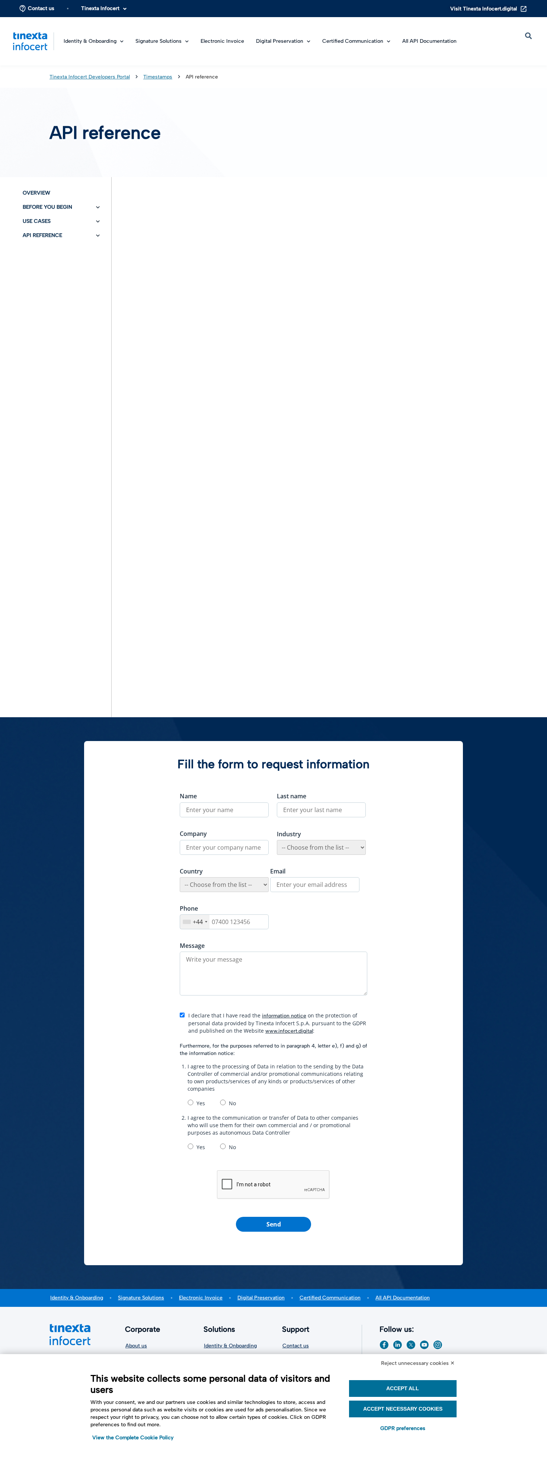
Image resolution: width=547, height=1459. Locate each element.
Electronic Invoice (222, 41)
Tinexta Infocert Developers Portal (89, 77)
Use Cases (37, 221)
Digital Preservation (279, 41)
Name (188, 796)
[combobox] (194, 922)
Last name (291, 796)
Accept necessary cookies (402, 1409)
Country (191, 871)
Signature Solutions (141, 1298)
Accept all (402, 1388)
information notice (284, 1016)
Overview (36, 193)
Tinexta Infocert (100, 8)
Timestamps (157, 77)
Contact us (41, 8)
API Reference (42, 235)
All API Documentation (429, 41)
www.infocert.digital (289, 1031)
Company (193, 834)
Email (277, 871)
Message (192, 946)
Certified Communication (330, 1298)
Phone (189, 908)
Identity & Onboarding (76, 1298)
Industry (289, 834)
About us (136, 1346)
